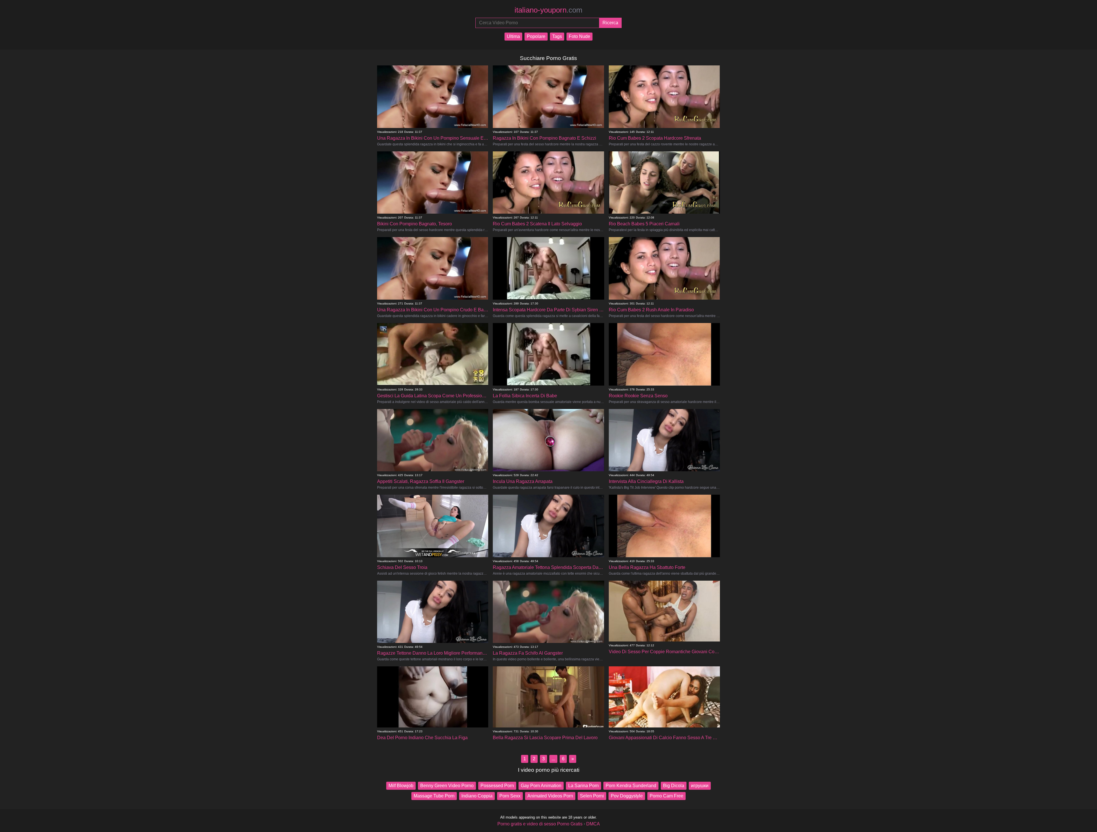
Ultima (513, 36)
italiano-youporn (548, 10)
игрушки (699, 785)
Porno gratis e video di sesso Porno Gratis (539, 823)
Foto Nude (579, 36)
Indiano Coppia (477, 795)
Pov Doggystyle (627, 795)
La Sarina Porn (583, 785)
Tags (557, 36)
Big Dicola (673, 785)
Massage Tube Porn (434, 795)
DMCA (593, 823)
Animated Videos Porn (550, 795)
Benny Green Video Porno (447, 785)
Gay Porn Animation (541, 785)
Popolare (536, 36)
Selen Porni (592, 795)
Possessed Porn (497, 785)
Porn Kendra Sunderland (631, 785)
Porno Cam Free (666, 795)
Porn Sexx (510, 795)
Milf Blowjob (401, 785)
